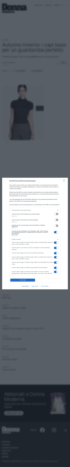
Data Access (35, 286)
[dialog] (35, 233)
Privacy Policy (44, 286)
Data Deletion (25, 286)
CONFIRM (23, 280)
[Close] (64, 181)
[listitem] (35, 210)
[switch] (56, 214)
